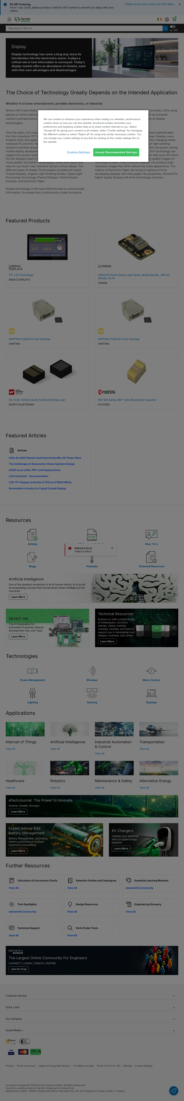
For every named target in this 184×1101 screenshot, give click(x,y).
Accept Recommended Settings (116, 152)
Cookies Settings (78, 152)
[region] (93, 136)
